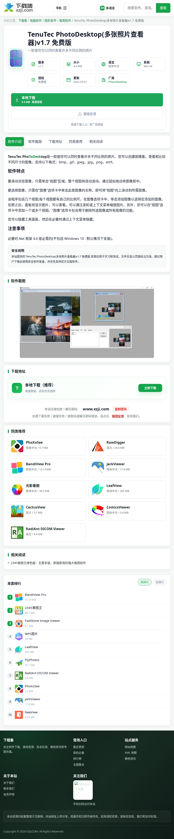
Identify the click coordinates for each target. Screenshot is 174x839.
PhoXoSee (32, 686)
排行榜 (77, 758)
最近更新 (78, 747)
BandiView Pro (35, 594)
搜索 (163, 8)
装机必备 (78, 752)
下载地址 (55, 141)
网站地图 (130, 747)
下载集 (22, 20)
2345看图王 (33, 608)
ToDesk (35, 156)
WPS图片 (31, 634)
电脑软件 (36, 20)
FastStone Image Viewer (42, 620)
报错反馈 (89, 114)
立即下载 (150, 388)
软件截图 (35, 141)
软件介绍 (14, 141)
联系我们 (8, 788)
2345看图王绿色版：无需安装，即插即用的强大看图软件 (48, 563)
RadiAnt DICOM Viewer (42, 673)
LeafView (31, 647)
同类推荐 (76, 141)
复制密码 (121, 409)
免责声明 (8, 794)
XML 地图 (131, 752)
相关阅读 (96, 141)
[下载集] (26, 8)
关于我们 (8, 783)
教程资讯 (130, 758)
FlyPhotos (32, 660)
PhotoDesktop (117, 82)
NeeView (31, 712)
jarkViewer (32, 699)
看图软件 (65, 20)
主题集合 (78, 764)
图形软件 (50, 20)
